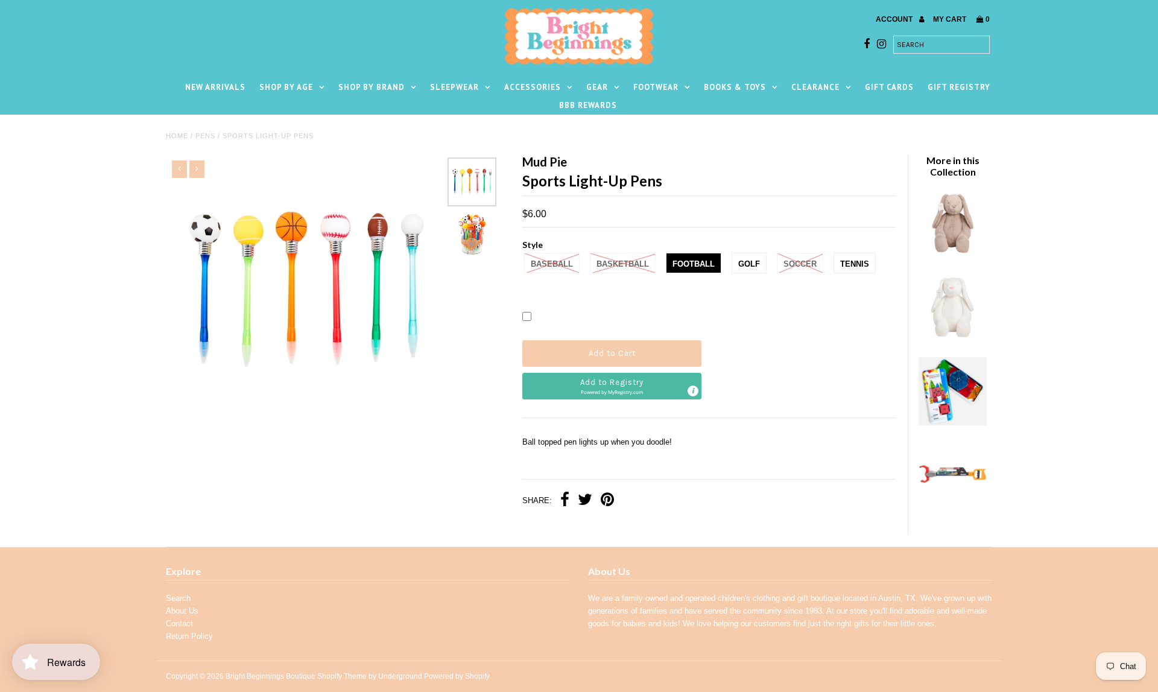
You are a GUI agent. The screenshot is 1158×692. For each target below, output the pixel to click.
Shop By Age (286, 87)
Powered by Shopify (457, 676)
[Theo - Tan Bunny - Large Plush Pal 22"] (952, 254)
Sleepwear (454, 87)
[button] (611, 386)
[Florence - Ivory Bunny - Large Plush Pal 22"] (952, 338)
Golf (749, 263)
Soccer (800, 263)
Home (177, 135)
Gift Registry (959, 87)
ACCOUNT (895, 19)
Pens (205, 135)
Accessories (532, 87)
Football (693, 263)
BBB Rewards (588, 105)
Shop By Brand (371, 87)
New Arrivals (215, 87)
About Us (182, 610)
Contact (179, 623)
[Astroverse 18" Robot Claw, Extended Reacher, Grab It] (952, 506)
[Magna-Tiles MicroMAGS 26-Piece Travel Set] (952, 422)
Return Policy (189, 636)
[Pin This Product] (607, 501)
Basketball (622, 263)
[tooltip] (693, 391)
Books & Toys (735, 87)
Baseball (552, 263)
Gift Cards (889, 87)
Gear (597, 87)
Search (178, 598)
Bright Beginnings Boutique (270, 676)
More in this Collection (952, 165)
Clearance (815, 87)
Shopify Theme (342, 676)
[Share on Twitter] (585, 501)
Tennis (854, 263)
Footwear (656, 87)
